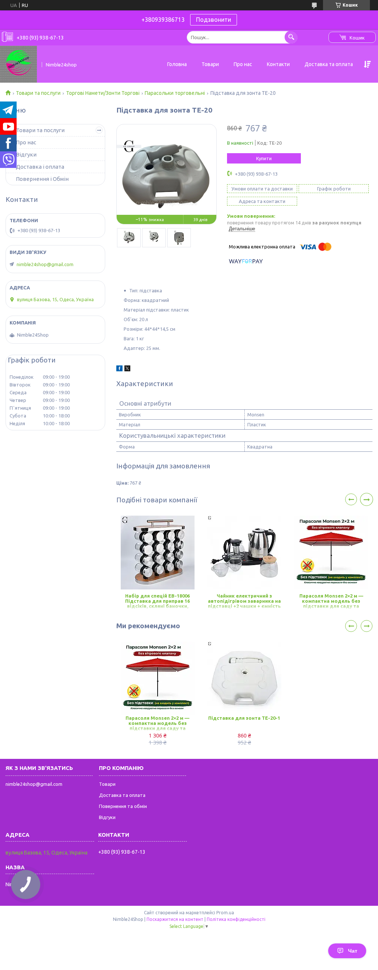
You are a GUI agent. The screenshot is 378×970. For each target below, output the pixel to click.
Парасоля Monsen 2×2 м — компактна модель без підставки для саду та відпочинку (331, 601)
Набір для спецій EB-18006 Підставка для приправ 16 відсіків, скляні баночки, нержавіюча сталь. (157, 601)
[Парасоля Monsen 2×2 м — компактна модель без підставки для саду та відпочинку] (331, 552)
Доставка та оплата (329, 64)
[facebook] (119, 369)
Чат (352, 951)
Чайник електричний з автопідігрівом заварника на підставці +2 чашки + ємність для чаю (244, 601)
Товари (210, 64)
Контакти (278, 64)
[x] (127, 369)
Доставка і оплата (40, 167)
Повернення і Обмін (42, 179)
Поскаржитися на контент (175, 919)
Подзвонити (213, 19)
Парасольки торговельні (175, 93)
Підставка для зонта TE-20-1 (244, 717)
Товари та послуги (38, 93)
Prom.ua (225, 912)
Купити (264, 158)
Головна (177, 64)
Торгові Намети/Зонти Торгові (103, 93)
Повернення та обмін (123, 806)
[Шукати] (291, 37)
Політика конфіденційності (236, 919)
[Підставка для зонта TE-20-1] (244, 678)
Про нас (243, 64)
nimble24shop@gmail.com (45, 264)
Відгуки (26, 154)
